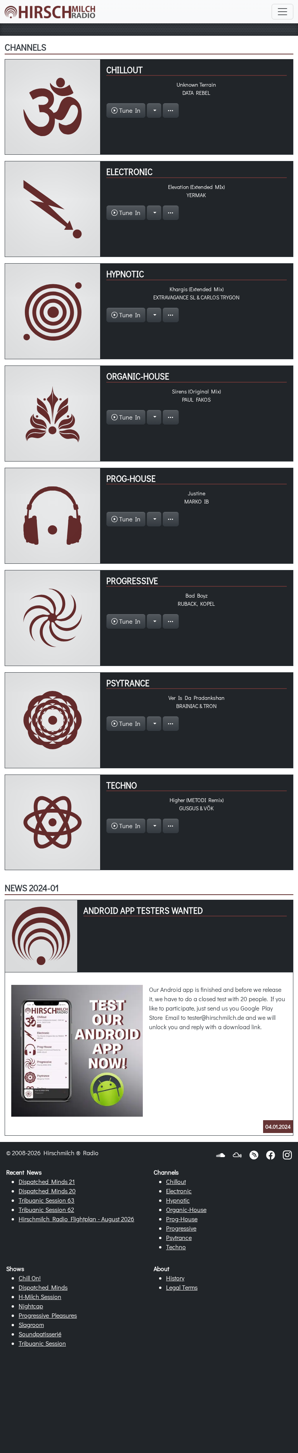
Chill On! (30, 1278)
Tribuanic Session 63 (46, 1200)
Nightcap (31, 1306)
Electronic (179, 1191)
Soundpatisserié (40, 1334)
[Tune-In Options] (154, 110)
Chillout (176, 1181)
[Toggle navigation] (282, 11)
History (175, 1278)
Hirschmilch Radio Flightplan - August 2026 (76, 1219)
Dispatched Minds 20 (47, 1191)
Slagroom (31, 1324)
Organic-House (186, 1209)
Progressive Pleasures (48, 1315)
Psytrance (179, 1237)
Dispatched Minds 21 (47, 1181)
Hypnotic (178, 1200)
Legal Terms (182, 1287)
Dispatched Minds (43, 1287)
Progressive (181, 1228)
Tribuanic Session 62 (46, 1209)
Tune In (129, 110)
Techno (176, 1247)
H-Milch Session (40, 1296)
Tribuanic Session (42, 1343)
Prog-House (182, 1219)
